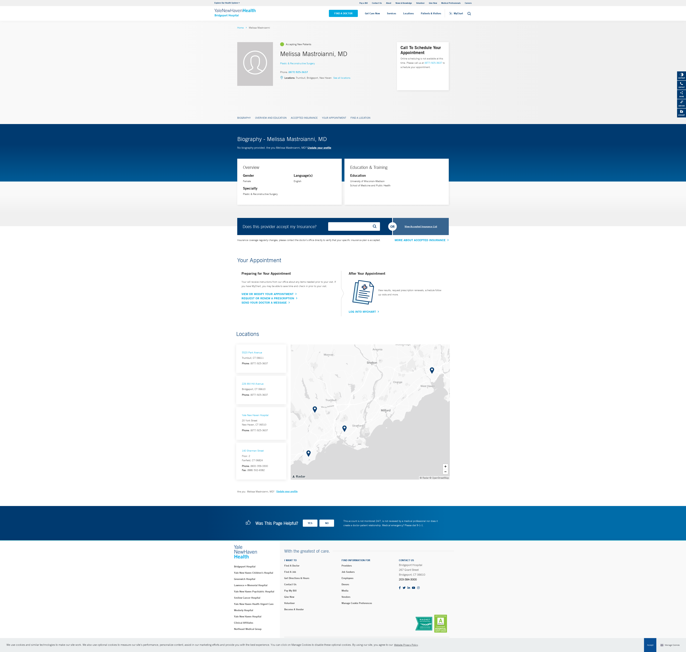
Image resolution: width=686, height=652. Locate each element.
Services (391, 13)
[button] (670, 645)
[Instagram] (418, 588)
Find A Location (360, 117)
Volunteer (420, 3)
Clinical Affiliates (243, 622)
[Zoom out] (445, 471)
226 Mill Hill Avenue (253, 383)
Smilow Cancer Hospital (247, 597)
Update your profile (319, 147)
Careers (468, 3)
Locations (408, 13)
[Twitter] (404, 588)
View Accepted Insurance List (421, 226)
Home (240, 27)
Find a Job (290, 571)
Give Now (433, 3)
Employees (347, 578)
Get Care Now (372, 13)
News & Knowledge (404, 3)
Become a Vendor (294, 609)
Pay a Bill (363, 3)
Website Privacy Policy (406, 644)
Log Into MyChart (362, 311)
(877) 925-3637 (298, 72)
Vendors (346, 596)
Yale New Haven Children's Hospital (253, 572)
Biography (244, 117)
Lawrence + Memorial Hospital (250, 585)
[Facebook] (400, 588)
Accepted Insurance (304, 117)
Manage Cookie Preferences (357, 603)
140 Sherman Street (253, 450)
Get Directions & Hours (296, 578)
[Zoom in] (445, 466)
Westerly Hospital (243, 610)
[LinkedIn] (408, 588)
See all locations (341, 77)
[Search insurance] (376, 226)
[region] (370, 412)
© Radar (424, 477)
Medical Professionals (451, 3)
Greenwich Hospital (244, 579)
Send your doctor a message (264, 302)
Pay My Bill (290, 590)
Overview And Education (271, 117)
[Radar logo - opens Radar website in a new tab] (299, 476)
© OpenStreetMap (439, 477)
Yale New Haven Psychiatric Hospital (254, 591)
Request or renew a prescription (268, 298)
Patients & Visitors (431, 13)
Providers (347, 565)
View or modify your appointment (268, 294)
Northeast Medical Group (248, 629)
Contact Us (377, 3)
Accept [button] (650, 645)
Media (345, 590)
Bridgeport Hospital (244, 566)
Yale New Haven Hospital (255, 415)
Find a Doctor (343, 13)
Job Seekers (348, 571)
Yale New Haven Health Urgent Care (254, 604)
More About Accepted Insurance (420, 240)
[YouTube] (413, 588)
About (388, 3)
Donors (345, 584)
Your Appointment (334, 117)
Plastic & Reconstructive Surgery (297, 63)
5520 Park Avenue (252, 352)
